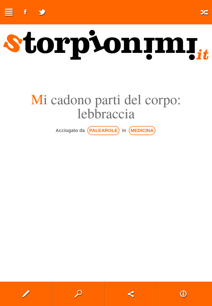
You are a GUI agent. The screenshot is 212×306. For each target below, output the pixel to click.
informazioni (183, 294)
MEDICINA (142, 130)
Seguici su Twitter (42, 12)
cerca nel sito (78, 294)
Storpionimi (106, 45)
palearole (103, 130)
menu (9, 12)
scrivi (26, 294)
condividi (131, 294)
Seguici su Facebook (25, 12)
